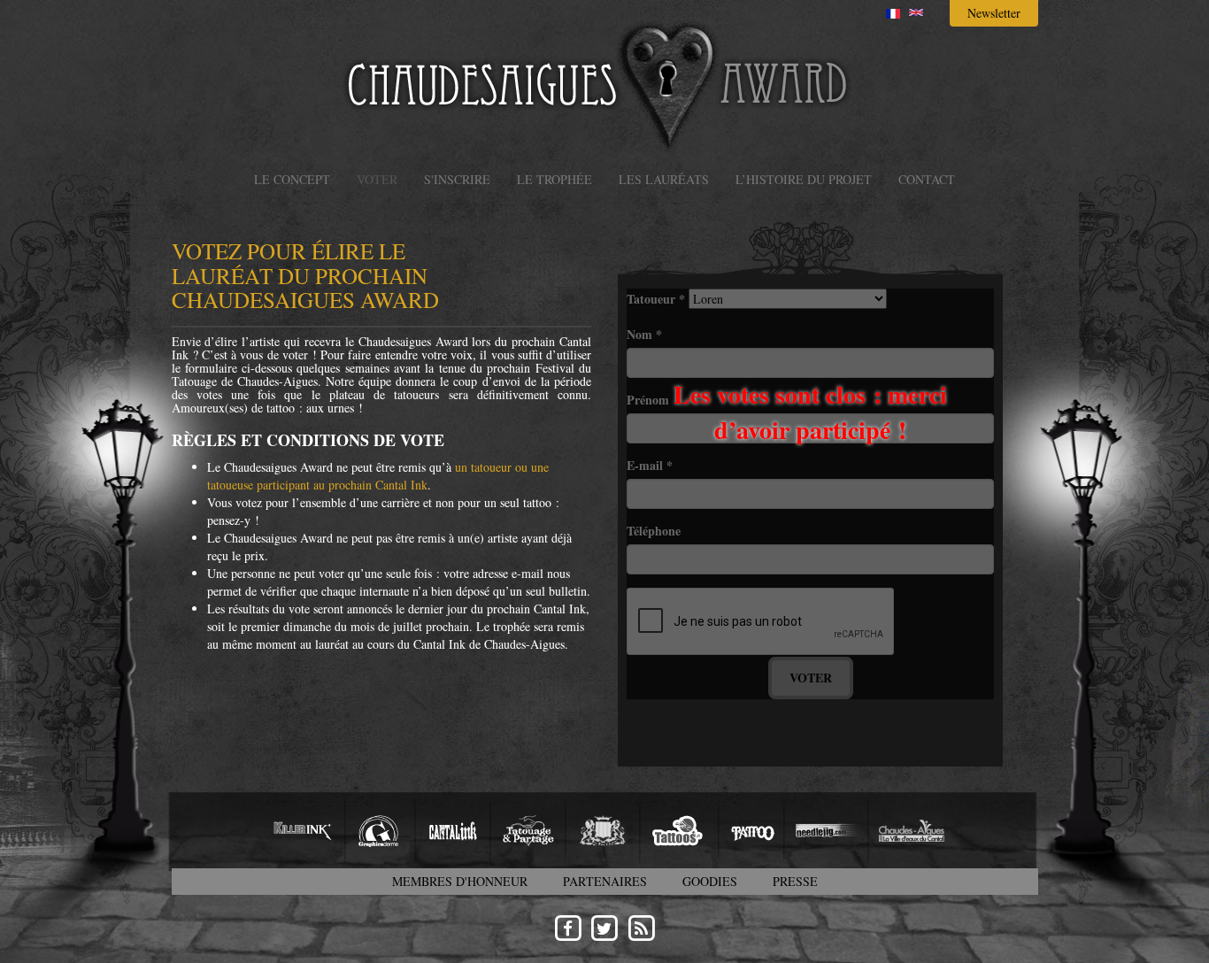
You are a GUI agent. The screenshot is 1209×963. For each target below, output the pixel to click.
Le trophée (554, 179)
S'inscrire (457, 179)
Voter (377, 179)
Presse (795, 881)
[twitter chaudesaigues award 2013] (604, 927)
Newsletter (993, 12)
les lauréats (664, 179)
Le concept (292, 179)
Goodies (709, 881)
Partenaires (605, 881)
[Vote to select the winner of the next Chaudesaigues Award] (916, 12)
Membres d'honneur (459, 881)
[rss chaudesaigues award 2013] (641, 927)
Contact (926, 179)
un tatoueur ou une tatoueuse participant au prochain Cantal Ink (378, 475)
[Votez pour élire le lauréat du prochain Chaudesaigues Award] (893, 14)
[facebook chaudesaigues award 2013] (567, 927)
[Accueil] (604, 85)
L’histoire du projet (803, 179)
